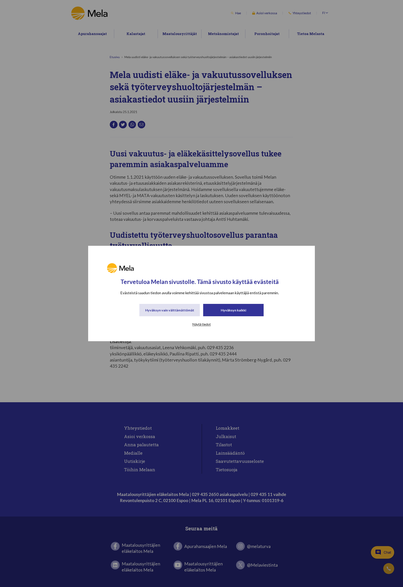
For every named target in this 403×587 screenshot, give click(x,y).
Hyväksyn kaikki (233, 310)
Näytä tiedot (201, 324)
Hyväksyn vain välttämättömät (169, 310)
